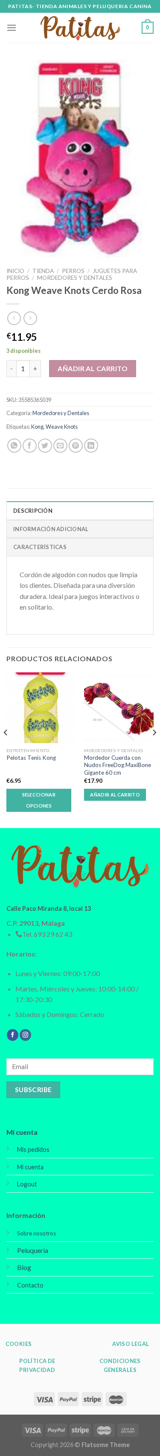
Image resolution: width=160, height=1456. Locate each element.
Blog (24, 1267)
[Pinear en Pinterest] (76, 446)
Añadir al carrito (93, 368)
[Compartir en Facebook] (30, 446)
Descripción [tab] (32, 510)
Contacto (30, 1285)
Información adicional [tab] (50, 529)
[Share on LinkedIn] (91, 446)
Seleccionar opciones (39, 800)
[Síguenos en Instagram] (25, 1035)
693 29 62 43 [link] (53, 934)
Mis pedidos (33, 1149)
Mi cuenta (22, 1132)
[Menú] (11, 27)
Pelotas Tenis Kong (31, 757)
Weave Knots (62, 426)
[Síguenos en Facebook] (12, 1035)
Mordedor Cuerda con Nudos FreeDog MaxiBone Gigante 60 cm (117, 765)
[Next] (154, 749)
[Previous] (6, 749)
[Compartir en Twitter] (45, 446)
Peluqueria (32, 1250)
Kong (37, 426)
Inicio (15, 270)
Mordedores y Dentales (74, 277)
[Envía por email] (60, 446)
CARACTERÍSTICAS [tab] (40, 546)
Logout (27, 1184)
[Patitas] (80, 28)
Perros (73, 270)
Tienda (43, 270)
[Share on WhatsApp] (14, 446)
